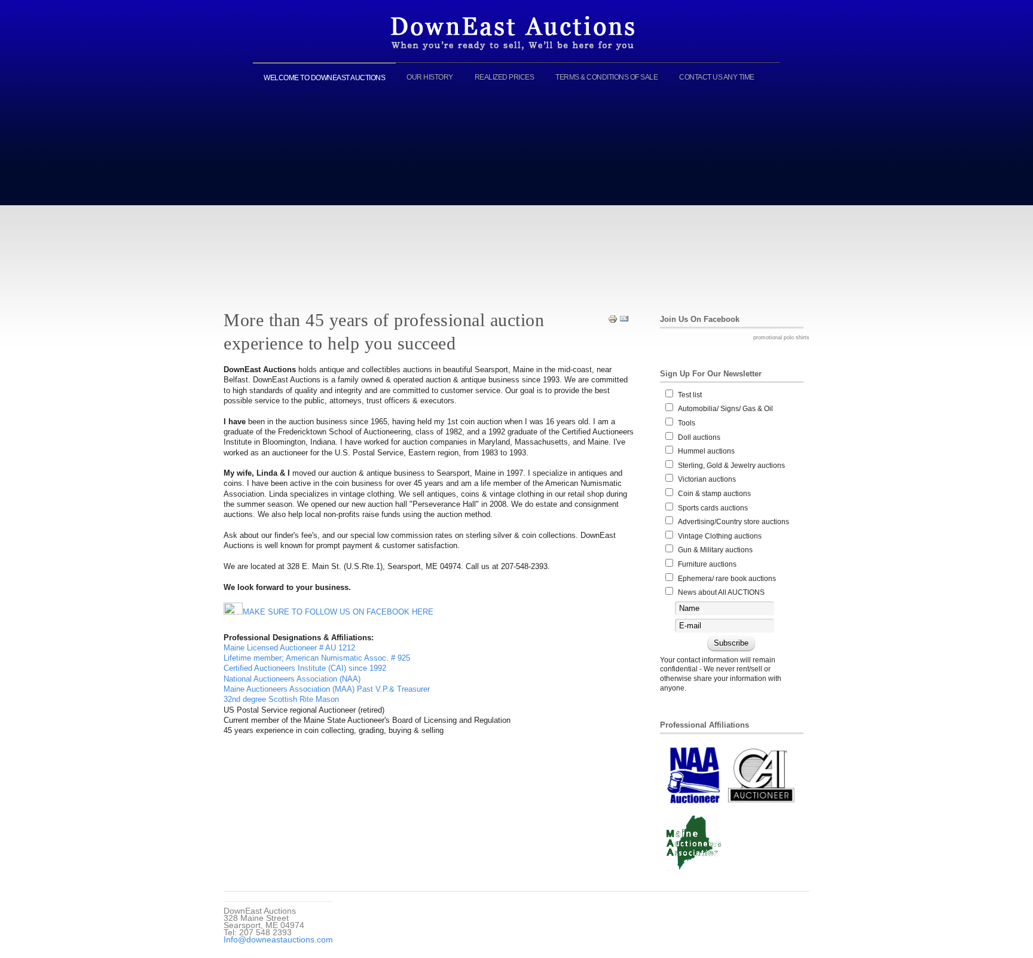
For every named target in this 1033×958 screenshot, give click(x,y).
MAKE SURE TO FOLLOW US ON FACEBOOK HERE (338, 611)
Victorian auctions (707, 479)
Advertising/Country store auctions (733, 522)
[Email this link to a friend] (624, 318)
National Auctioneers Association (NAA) (292, 678)
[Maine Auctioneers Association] (693, 842)
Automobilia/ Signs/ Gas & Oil (725, 409)
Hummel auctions (706, 451)
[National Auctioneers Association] (694, 775)
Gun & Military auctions (715, 550)
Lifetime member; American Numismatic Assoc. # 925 (317, 657)
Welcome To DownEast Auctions (324, 77)
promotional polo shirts (781, 337)
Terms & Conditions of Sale (606, 77)
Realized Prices (504, 77)
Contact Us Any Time (716, 77)
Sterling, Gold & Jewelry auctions (731, 465)
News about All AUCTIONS (721, 592)
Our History (430, 77)
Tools (686, 423)
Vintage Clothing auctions (720, 536)
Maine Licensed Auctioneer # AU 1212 (289, 647)
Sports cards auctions (713, 508)
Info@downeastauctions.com (278, 939)
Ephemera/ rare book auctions (727, 578)
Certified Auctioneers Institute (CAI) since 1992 (305, 668)
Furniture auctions (707, 564)
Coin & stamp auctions (714, 493)
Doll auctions (699, 437)
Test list (690, 395)
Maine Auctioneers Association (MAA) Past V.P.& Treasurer (327, 689)
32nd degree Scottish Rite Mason (281, 699)
